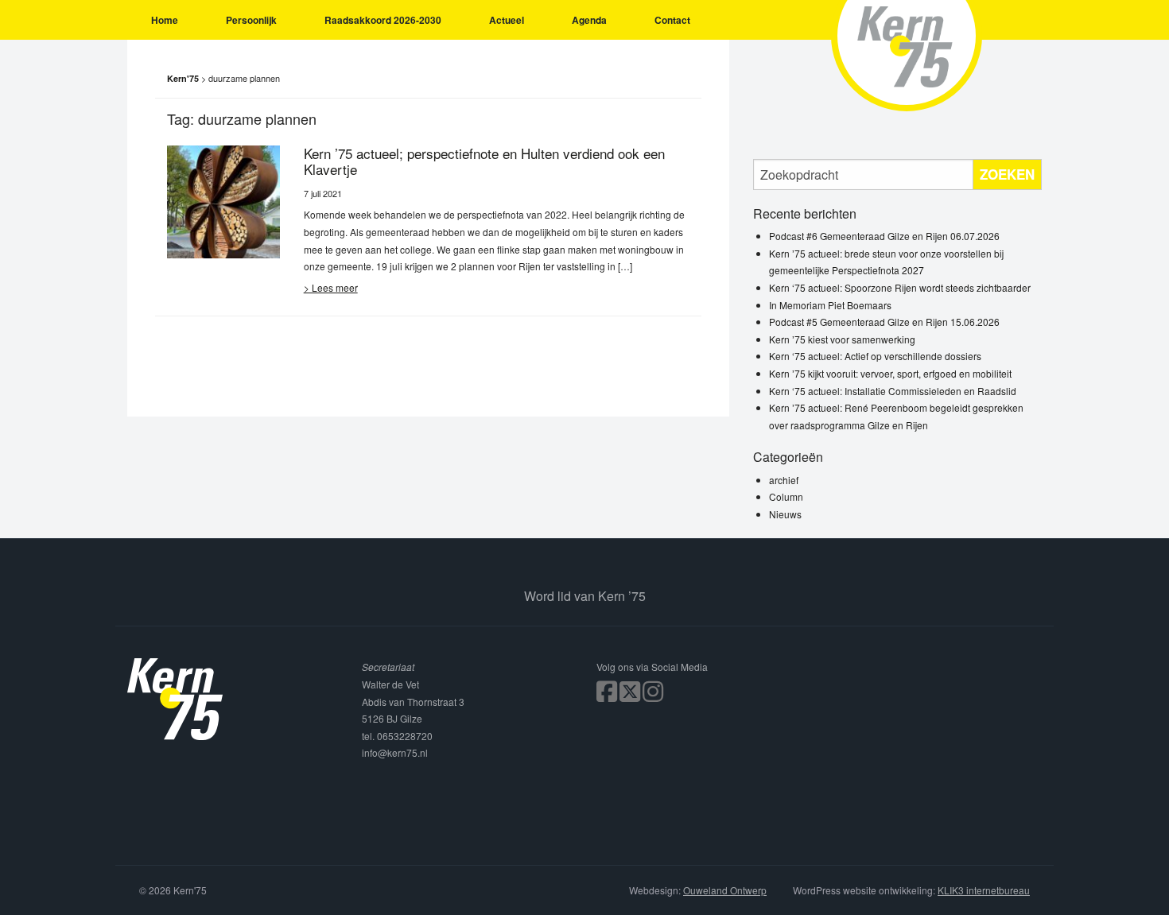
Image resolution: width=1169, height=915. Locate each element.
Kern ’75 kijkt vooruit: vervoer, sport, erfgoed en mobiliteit (890, 373)
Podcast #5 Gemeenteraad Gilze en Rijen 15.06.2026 (884, 321)
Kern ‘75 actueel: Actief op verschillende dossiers (875, 356)
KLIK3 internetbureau (984, 890)
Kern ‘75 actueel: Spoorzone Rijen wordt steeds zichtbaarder (900, 287)
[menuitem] (164, 20)
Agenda (589, 20)
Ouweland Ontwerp (725, 890)
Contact (672, 20)
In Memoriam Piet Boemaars (830, 305)
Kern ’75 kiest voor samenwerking (842, 339)
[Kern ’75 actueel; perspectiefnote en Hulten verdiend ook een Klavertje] (223, 200)
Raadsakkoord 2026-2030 (382, 20)
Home (164, 20)
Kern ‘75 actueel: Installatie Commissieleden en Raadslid (892, 390)
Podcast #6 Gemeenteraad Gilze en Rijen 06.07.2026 (884, 235)
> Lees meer (331, 287)
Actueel (506, 20)
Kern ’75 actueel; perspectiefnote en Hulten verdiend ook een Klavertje (484, 161)
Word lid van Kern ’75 (585, 596)
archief (783, 480)
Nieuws (785, 514)
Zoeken (1007, 174)
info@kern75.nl (395, 752)
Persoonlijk (251, 20)
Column (786, 496)
